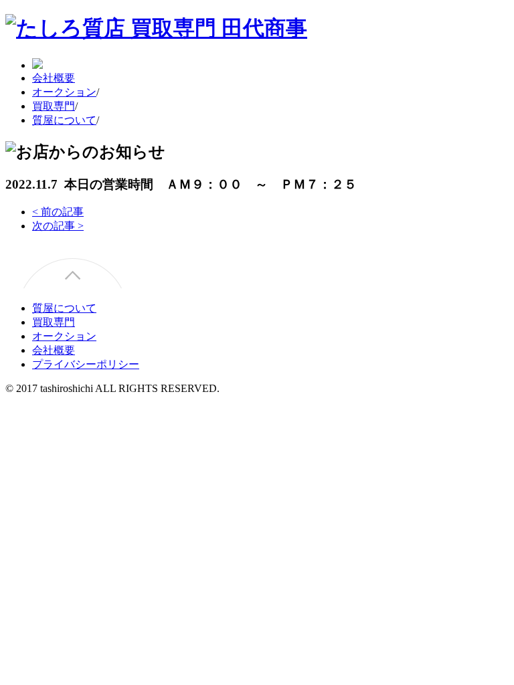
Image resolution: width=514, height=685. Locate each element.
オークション (64, 92)
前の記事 (58, 211)
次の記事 (58, 225)
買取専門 (53, 106)
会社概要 (53, 78)
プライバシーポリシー (85, 364)
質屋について (64, 120)
